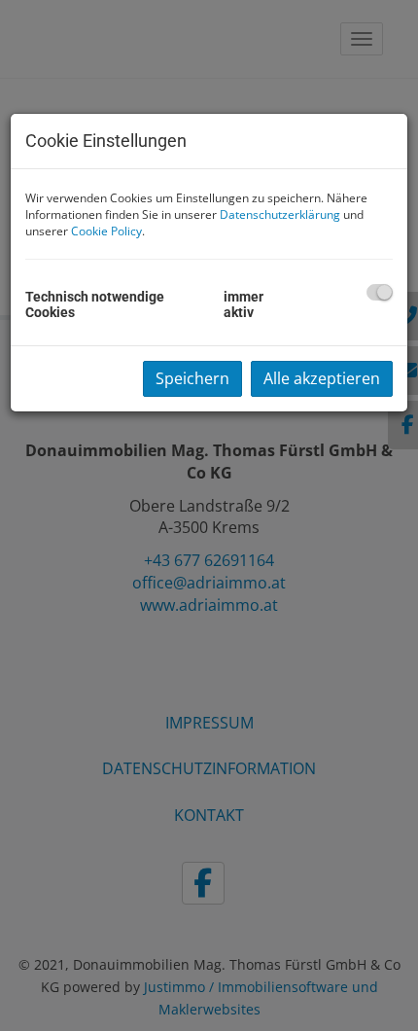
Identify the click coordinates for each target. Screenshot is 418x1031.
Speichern (192, 378)
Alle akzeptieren (321, 378)
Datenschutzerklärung (280, 214)
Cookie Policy (106, 231)
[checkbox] (379, 292)
